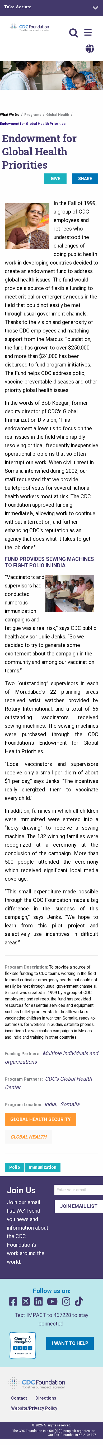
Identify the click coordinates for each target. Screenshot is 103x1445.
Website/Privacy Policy (34, 1408)
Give (55, 178)
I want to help (70, 1343)
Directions (45, 1398)
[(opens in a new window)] (13, 1302)
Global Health (57, 115)
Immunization (42, 1167)
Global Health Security (40, 1119)
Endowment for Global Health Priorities (32, 124)
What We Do (9, 115)
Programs (32, 115)
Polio (14, 1167)
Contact (19, 1398)
